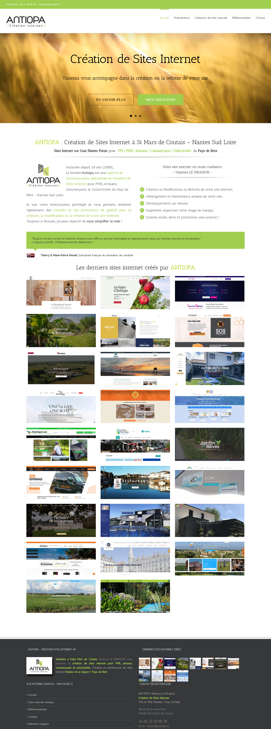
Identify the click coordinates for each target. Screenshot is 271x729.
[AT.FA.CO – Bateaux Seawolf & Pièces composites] (157, 710)
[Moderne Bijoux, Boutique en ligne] (170, 710)
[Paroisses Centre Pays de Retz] (182, 710)
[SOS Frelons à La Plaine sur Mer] (208, 697)
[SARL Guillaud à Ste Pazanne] (195, 697)
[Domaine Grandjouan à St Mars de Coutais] (221, 697)
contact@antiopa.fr (49, 4)
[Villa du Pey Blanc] (144, 710)
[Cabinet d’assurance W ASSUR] (233, 697)
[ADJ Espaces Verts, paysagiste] (182, 697)
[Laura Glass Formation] (170, 697)
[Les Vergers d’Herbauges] (157, 697)
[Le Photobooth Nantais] (144, 697)
